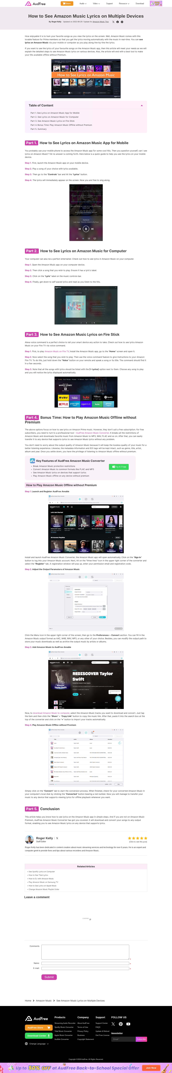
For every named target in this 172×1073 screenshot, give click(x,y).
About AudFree (83, 1023)
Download (140, 3)
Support (109, 3)
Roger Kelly (56, 22)
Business (81, 1035)
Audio (82, 3)
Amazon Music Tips (101, 22)
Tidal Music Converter (63, 1031)
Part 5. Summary (39, 129)
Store (68, 3)
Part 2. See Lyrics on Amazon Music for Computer (55, 117)
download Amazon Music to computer (51, 713)
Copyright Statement (85, 1039)
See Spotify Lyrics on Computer (42, 871)
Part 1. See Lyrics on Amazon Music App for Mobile (55, 113)
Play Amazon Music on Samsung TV (43, 882)
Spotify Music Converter (64, 1027)
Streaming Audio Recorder (65, 1023)
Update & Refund (102, 1031)
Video (95, 3)
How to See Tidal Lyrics (38, 875)
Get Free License (102, 1035)
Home (28, 1000)
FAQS (98, 1027)
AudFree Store (35, 1027)
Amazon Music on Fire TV (57, 351)
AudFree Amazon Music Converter (92, 433)
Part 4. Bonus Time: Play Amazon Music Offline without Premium (61, 125)
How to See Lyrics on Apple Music (43, 886)
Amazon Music (44, 1000)
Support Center (102, 1023)
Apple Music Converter (64, 1035)
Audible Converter (62, 1039)
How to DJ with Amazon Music (41, 878)
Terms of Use (82, 1027)
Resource (123, 3)
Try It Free (120, 466)
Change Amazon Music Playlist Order (44, 889)
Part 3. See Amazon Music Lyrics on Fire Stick (53, 121)
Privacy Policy (82, 1031)
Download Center (36, 1035)
